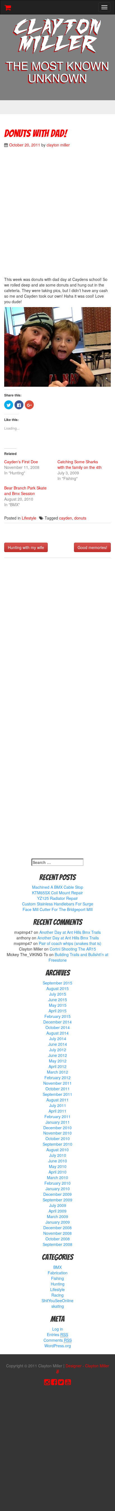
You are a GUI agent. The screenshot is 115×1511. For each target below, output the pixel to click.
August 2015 (57, 988)
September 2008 (57, 1244)
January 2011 (57, 1122)
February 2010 (57, 1183)
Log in (57, 1329)
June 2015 (57, 999)
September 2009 (57, 1200)
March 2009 (57, 1216)
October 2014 (57, 1027)
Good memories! (92, 547)
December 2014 (57, 1022)
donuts (80, 518)
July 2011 (57, 1105)
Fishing (57, 1278)
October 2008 (57, 1238)
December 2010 (57, 1127)
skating (57, 1306)
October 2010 (57, 1138)
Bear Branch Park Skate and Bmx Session (25, 490)
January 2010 (57, 1188)
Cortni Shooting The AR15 (73, 949)
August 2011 (57, 1100)
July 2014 (57, 1038)
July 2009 (57, 1205)
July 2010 (57, 1155)
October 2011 (57, 1088)
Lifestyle (29, 518)
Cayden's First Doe (21, 461)
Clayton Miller (57, 36)
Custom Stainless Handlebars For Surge (57, 904)
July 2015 (57, 994)
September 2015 (57, 983)
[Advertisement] (57, 215)
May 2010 (57, 1166)
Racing (57, 1295)
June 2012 (57, 1055)
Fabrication (58, 1272)
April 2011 (57, 1111)
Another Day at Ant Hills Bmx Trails (70, 932)
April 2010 (57, 1172)
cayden (65, 518)
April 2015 (57, 1010)
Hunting (57, 1284)
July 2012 (57, 1049)
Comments (58, 1340)
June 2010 (57, 1161)
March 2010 (57, 1177)
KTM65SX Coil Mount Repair (57, 892)
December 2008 (57, 1227)
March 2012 (57, 1072)
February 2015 (57, 1016)
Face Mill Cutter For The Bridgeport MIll (58, 909)
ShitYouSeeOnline (57, 1300)
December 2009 (57, 1194)
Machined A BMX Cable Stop (57, 887)
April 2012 (57, 1066)
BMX (57, 1267)
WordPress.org (57, 1345)
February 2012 (57, 1077)
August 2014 (57, 1033)
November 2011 (57, 1083)
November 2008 (57, 1233)
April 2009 (57, 1211)
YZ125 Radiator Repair (57, 898)
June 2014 (57, 1044)
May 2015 (57, 1005)
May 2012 (57, 1061)
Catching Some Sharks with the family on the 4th (80, 464)
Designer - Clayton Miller (87, 1365)
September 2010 (57, 1144)
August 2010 (57, 1149)
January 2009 (57, 1222)
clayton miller (58, 145)
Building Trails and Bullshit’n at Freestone (79, 957)
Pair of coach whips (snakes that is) (70, 943)
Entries (57, 1334)
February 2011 (57, 1116)
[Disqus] (57, 636)
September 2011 (57, 1094)
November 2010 (57, 1133)
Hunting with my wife (26, 547)
